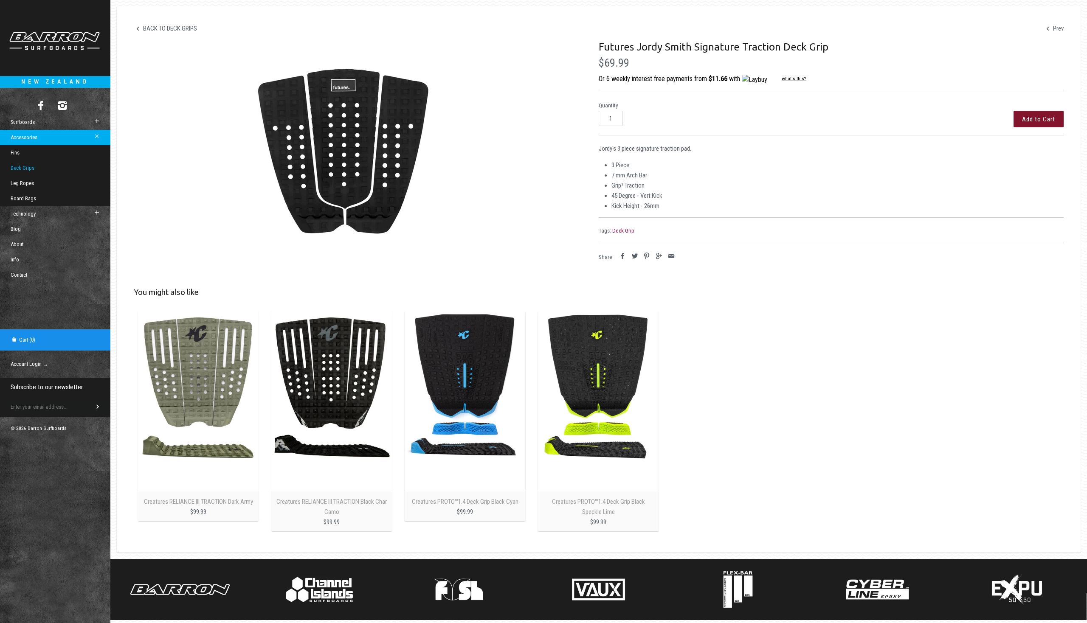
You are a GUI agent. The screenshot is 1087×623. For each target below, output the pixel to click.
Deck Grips (22, 168)
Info (15, 259)
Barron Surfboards (47, 428)
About (17, 244)
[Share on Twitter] (635, 257)
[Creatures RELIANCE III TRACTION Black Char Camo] (331, 401)
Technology (23, 213)
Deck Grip (623, 230)
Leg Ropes (22, 183)
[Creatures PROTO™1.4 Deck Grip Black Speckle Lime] (598, 401)
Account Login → (29, 364)
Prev (1058, 28)
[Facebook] (41, 106)
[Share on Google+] (659, 257)
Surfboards (23, 122)
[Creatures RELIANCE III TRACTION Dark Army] (198, 401)
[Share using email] (671, 257)
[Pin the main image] (646, 257)
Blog (16, 229)
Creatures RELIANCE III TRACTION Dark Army (198, 501)
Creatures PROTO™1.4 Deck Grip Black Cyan (465, 501)
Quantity (608, 105)
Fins (15, 152)
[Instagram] (62, 106)
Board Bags (23, 198)
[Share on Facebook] (622, 257)
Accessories (24, 137)
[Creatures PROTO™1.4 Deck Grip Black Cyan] (465, 401)
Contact (19, 275)
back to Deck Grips (169, 28)
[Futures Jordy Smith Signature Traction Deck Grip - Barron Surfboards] (343, 151)
